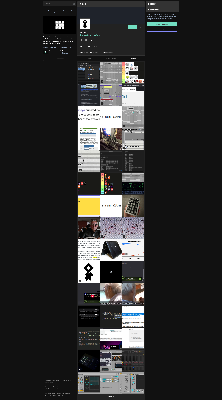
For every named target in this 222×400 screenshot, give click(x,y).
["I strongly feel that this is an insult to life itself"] (111, 294)
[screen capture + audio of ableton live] (111, 73)
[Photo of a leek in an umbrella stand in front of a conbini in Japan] (111, 139)
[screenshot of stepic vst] (133, 361)
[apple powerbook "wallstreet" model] (111, 250)
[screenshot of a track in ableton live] (89, 383)
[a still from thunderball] (89, 228)
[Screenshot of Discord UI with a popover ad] (133, 272)
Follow (132, 27)
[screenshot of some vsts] (111, 361)
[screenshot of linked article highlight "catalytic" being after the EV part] (89, 250)
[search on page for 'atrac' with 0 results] (133, 95)
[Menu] (140, 27)
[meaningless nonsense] (111, 272)
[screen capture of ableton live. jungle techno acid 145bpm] (133, 117)
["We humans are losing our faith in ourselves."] (133, 294)
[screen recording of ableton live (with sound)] (111, 95)
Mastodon (60, 13)
